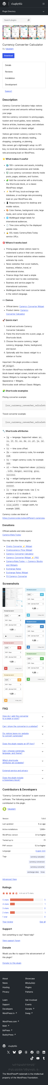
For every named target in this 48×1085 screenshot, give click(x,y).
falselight (10, 49)
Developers (7, 1009)
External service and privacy (15, 770)
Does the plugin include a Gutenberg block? (12, 779)
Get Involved (31, 1000)
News (5, 983)
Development (11, 84)
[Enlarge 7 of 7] (42, 655)
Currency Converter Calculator (19, 554)
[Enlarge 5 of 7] (42, 591)
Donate (29, 1009)
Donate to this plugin (11, 963)
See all (43, 922)
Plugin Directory (9, 11)
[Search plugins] (28, 20)
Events (28, 1004)
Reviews (9, 71)
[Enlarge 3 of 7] (19, 644)
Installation (10, 78)
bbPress (7, 1030)
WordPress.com (10, 1021)
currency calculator (38, 857)
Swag (29, 1013)
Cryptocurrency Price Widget (19, 550)
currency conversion (37, 862)
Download (8, 56)
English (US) (41, 851)
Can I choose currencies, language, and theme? (13, 752)
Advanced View (9, 879)
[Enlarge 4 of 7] (19, 676)
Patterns (29, 992)
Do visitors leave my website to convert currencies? (15, 734)
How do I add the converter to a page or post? (15, 717)
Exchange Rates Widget (17, 572)
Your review (7, 922)
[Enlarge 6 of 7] (42, 623)
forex (43, 872)
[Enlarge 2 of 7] (19, 612)
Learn (5, 1000)
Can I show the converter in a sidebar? (20, 726)
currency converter (37, 867)
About (5, 978)
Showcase (30, 978)
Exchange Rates (13, 569)
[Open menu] (44, 4)
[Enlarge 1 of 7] (19, 591)
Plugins (28, 987)
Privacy (5, 992)
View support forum (11, 940)
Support (8, 91)
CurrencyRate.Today (11, 535)
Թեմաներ (30, 983)
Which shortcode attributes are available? (13, 761)
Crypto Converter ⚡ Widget (19, 546)
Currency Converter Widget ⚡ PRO (22, 557)
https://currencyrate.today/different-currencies (23, 518)
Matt (5, 1026)
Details (8, 65)
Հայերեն (12, 1046)
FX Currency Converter (16, 576)
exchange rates (33, 872)
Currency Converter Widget (31, 306)
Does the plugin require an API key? (18, 744)
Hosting (5, 987)
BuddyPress (9, 1034)
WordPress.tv (9, 1013)
